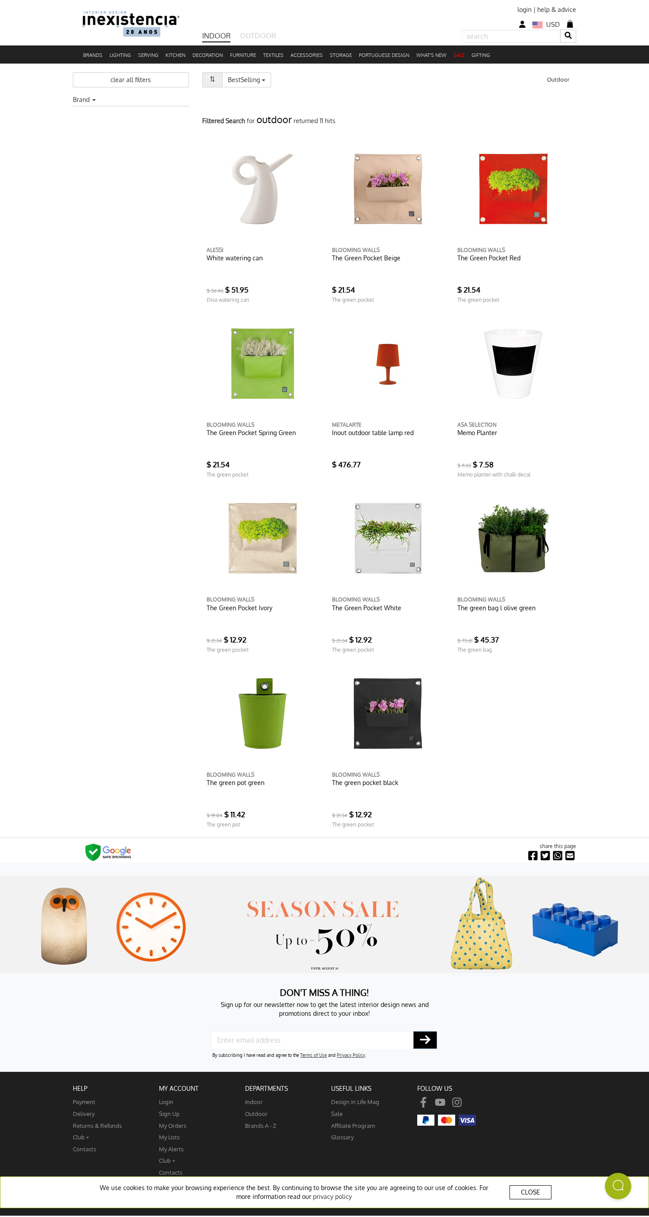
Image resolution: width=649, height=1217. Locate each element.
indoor (254, 1101)
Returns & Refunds (97, 1125)
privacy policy (332, 1196)
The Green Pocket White (366, 608)
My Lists (169, 1137)
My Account (179, 1088)
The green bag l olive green (496, 608)
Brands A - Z (260, 1125)
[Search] (568, 35)
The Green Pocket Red (489, 258)
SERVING (148, 55)
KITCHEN (175, 55)
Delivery (83, 1113)
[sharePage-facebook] (533, 856)
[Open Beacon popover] (618, 1186)
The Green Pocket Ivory (239, 608)
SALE (458, 55)
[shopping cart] (570, 24)
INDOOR (216, 35)
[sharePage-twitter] (545, 856)
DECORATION (207, 55)
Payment (84, 1101)
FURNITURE (243, 55)
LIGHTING (120, 55)
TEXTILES (273, 55)
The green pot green (235, 782)
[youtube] (440, 1101)
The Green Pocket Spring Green (251, 432)
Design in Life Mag (355, 1101)
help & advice (556, 9)
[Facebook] (423, 1101)
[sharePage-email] (570, 856)
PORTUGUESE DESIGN (384, 55)
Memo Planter (477, 432)
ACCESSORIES (307, 55)
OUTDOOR (258, 35)
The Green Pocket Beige (366, 258)
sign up (169, 1113)
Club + (81, 1137)
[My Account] (522, 24)
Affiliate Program (353, 1125)
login (524, 9)
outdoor (256, 1113)
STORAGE (341, 55)
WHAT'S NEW (431, 55)
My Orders (172, 1125)
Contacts (84, 1149)
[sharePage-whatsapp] (557, 856)
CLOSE (530, 1192)
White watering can (235, 258)
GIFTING (481, 55)
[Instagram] (457, 1101)
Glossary (342, 1137)
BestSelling (249, 79)
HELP (80, 1088)
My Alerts (171, 1149)
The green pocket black (365, 782)
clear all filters (130, 79)
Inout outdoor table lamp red (373, 432)
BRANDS (92, 55)
